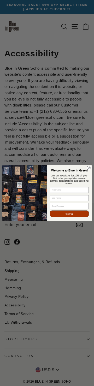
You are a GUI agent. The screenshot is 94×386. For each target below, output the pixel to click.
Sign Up (69, 213)
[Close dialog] (89, 168)
